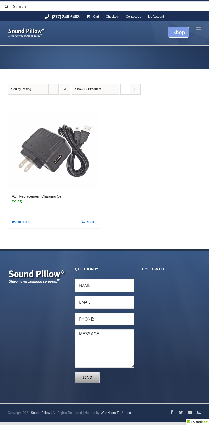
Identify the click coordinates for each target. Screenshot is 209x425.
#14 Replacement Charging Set (37, 196)
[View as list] (135, 89)
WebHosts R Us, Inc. (116, 413)
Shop (178, 32)
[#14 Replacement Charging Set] (53, 149)
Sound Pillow (40, 413)
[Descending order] (65, 89)
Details (90, 222)
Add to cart (22, 222)
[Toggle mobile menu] (198, 29)
